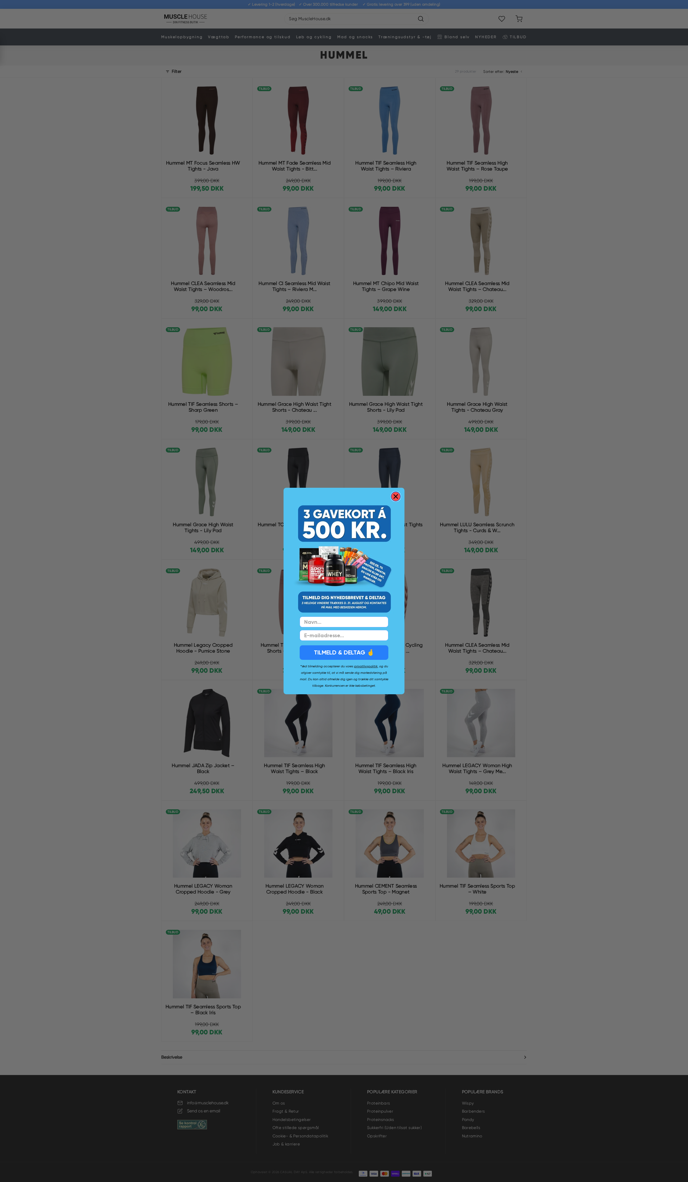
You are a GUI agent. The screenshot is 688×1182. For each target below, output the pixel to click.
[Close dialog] (395, 496)
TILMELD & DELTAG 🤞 (344, 652)
